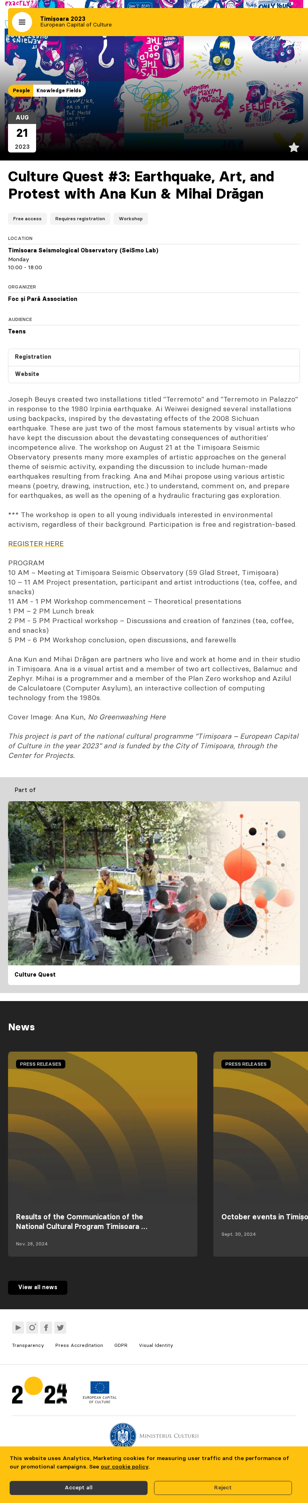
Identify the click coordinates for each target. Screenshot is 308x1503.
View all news (37, 1287)
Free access (27, 218)
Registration (33, 357)
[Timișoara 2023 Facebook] (46, 1328)
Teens (17, 332)
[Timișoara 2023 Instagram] (32, 1328)
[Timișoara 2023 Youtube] (18, 1328)
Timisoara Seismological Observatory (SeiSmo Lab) (83, 251)
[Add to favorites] (294, 147)
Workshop (131, 218)
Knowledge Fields (58, 90)
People (21, 90)
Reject (223, 1488)
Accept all (79, 1488)
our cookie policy (124, 1467)
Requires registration (80, 218)
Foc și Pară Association (42, 299)
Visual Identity (156, 1345)
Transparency (28, 1345)
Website (27, 374)
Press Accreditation (79, 1345)
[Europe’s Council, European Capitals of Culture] (99, 1401)
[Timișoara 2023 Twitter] (60, 1328)
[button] (22, 22)
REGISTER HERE (36, 544)
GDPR (121, 1345)
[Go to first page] (39, 1392)
